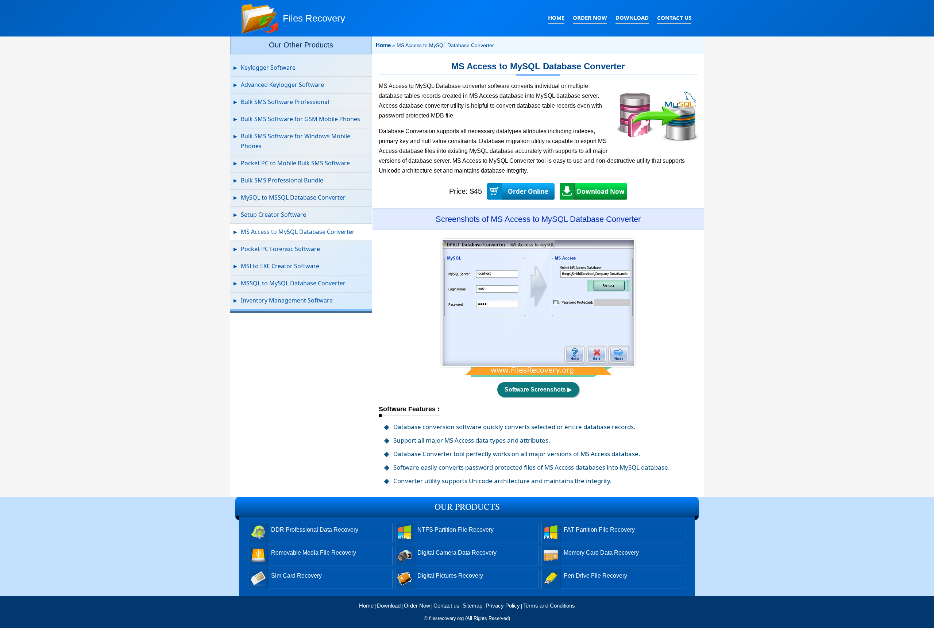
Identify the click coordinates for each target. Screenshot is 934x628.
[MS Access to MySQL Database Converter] (538, 375)
